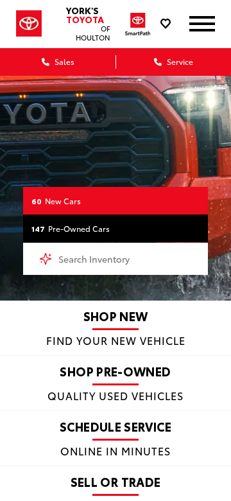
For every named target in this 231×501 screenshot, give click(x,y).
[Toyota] (29, 23)
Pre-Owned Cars (70, 228)
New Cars (56, 200)
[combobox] (115, 259)
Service (179, 61)
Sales (63, 61)
